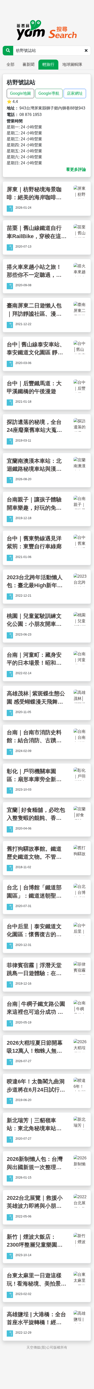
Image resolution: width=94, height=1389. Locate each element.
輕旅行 (48, 64)
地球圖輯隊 (72, 64)
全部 (10, 64)
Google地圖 (20, 93)
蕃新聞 (28, 64)
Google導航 (48, 93)
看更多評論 (76, 169)
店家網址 (75, 93)
